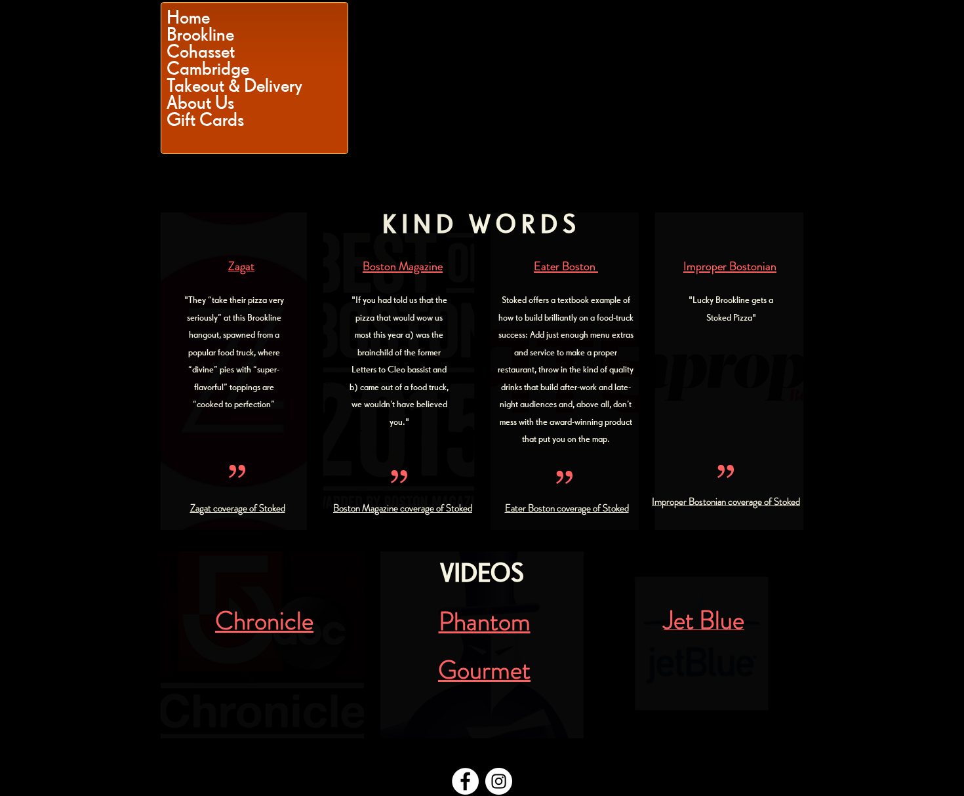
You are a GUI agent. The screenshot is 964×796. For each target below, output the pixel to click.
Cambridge (208, 68)
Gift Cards (205, 119)
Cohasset (201, 51)
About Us (200, 102)
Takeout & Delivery (234, 85)
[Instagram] (498, 781)
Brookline (200, 34)
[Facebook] (465, 781)
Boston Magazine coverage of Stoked (402, 508)
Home (188, 17)
